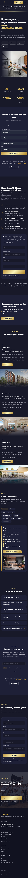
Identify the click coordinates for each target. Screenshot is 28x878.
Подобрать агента (18, 2)
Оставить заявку (14, 272)
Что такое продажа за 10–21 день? (12, 623)
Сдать (4, 46)
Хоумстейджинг (6, 521)
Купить (5, 43)
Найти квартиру (5, 847)
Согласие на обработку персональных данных (11, 872)
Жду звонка (14, 755)
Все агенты (4, 860)
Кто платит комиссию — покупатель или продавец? (12, 603)
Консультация (4, 857)
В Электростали (5, 840)
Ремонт (19, 518)
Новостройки (12, 667)
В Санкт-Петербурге (6, 834)
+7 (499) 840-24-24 (20, 163)
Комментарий (6, 745)
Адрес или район (6, 251)
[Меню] (26, 2)
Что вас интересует (7, 720)
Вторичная (21, 667)
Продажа (5, 508)
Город (4, 244)
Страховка (5, 518)
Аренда (12, 518)
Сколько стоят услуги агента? (11, 597)
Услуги (2, 853)
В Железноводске (5, 841)
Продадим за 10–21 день (8, 512)
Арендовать (17, 125)
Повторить (14, 166)
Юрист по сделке (7, 515)
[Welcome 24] (4, 2)
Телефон (5, 263)
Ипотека (16, 515)
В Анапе (3, 836)
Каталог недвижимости (6, 858)
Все (5, 667)
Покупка (12, 508)
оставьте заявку (7, 285)
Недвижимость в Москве (7, 832)
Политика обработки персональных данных (11, 874)
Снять (12, 43)
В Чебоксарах (4, 838)
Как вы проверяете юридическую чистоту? (12, 616)
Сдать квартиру (8, 318)
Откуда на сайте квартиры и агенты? (12, 628)
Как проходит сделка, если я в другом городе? (13, 610)
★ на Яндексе (14, 10)
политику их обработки (8, 761)
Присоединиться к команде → (12, 798)
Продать (21, 43)
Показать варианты (14, 153)
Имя (4, 257)
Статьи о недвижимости (7, 862)
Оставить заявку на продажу (12, 551)
